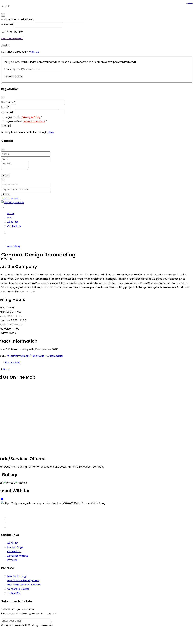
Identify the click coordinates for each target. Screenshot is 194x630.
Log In (5, 45)
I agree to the (23, 117)
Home (10, 213)
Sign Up (34, 51)
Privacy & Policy (31, 117)
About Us (12, 222)
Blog (9, 217)
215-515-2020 (12, 362)
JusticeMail (13, 593)
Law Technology (17, 576)
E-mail (7, 69)
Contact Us (14, 226)
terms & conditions (34, 121)
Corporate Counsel (18, 589)
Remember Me (14, 31)
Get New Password (13, 76)
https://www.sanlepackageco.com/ (190, 3)
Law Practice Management (23, 580)
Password (7, 24)
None (6, 369)
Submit (5, 175)
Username (8, 102)
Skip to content (10, 198)
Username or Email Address (17, 19)
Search (5, 194)
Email (5, 107)
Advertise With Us (17, 555)
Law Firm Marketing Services (24, 584)
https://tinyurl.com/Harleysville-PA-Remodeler (35, 356)
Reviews (12, 560)
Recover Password (12, 38)
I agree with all (26, 121)
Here (51, 132)
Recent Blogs (15, 547)
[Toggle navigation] (2, 207)
